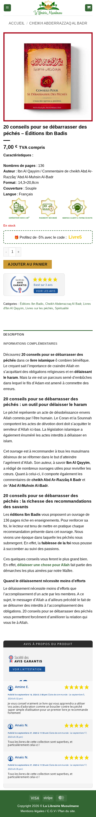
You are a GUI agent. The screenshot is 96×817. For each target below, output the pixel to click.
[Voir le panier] (88, 8)
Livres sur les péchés (39, 308)
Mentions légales (32, 811)
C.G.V (51, 811)
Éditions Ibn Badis (32, 303)
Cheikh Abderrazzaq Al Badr (58, 23)
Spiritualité (62, 308)
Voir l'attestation (27, 669)
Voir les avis (45, 291)
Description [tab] (13, 334)
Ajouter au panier (28, 264)
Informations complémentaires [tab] (30, 343)
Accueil (17, 23)
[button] (7, 8)
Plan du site (66, 811)
